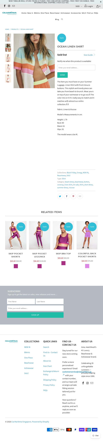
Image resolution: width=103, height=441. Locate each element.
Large (69, 156)
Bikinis (37, 13)
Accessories (76, 13)
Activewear (65, 13)
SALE (84, 13)
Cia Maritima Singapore (21, 421)
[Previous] (15, 61)
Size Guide (88, 55)
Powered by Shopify (40, 421)
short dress (88, 184)
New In (30, 13)
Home (24, 13)
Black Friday (71, 172)
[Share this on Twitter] (60, 196)
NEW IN (85, 172)
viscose (71, 187)
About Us (47, 360)
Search (46, 347)
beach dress (69, 182)
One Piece (45, 13)
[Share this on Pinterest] (73, 196)
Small (61, 156)
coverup (60, 184)
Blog (57, 19)
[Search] (62, 19)
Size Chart (47, 366)
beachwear (79, 182)
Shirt (64, 178)
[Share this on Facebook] (66, 196)
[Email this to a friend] (80, 196)
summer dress (62, 187)
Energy (79, 172)
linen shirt (68, 184)
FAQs (96, 13)
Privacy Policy (49, 385)
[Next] (52, 61)
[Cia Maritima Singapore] (9, 13)
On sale (76, 184)
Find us (90, 13)
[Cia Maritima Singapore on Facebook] (4, 6)
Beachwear (29, 363)
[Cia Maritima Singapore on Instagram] (9, 6)
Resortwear (55, 13)
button (86, 182)
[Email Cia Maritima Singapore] (13, 6)
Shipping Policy (49, 379)
